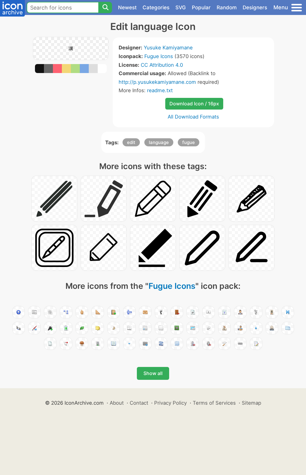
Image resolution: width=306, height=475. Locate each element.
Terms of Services (214, 403)
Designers (255, 7)
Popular (201, 7)
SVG (180, 7)
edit (131, 142)
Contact (139, 403)
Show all (153, 373)
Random (227, 7)
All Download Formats (193, 117)
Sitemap (251, 403)
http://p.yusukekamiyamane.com (157, 82)
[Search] (105, 7)
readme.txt (160, 90)
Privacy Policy (170, 403)
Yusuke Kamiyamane (168, 48)
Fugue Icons (158, 56)
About (117, 403)
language (159, 142)
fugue (188, 142)
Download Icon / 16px (194, 104)
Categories (156, 7)
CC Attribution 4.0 (162, 65)
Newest (127, 7)
